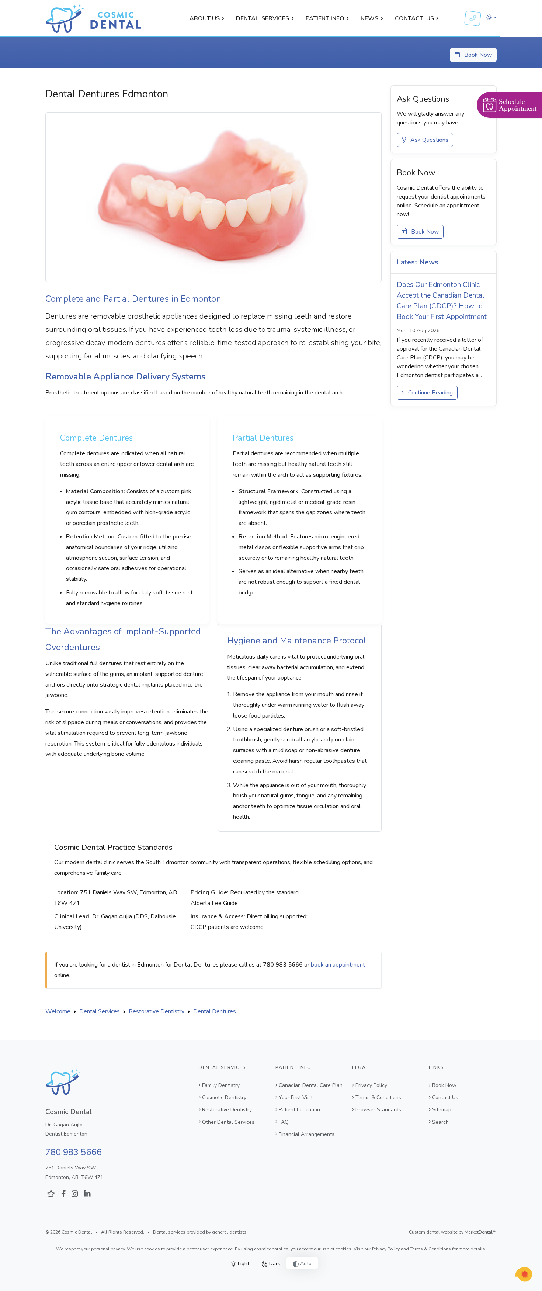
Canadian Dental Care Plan (311, 1085)
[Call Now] (472, 18)
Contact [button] (414, 18)
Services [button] (262, 18)
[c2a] (523, 1274)
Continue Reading (428, 393)
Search (440, 1122)
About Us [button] (205, 18)
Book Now (476, 55)
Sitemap (441, 1109)
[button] (491, 17)
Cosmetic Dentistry (224, 1097)
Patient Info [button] (325, 18)
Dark (274, 1263)
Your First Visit (296, 1097)
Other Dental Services (228, 1122)
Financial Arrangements (306, 1134)
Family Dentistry (221, 1085)
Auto (305, 1263)
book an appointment (338, 965)
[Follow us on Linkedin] (87, 1194)
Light (242, 1263)
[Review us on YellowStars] (51, 1194)
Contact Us (445, 1097)
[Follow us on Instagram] (75, 1194)
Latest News (417, 262)
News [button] (369, 18)
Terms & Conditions (378, 1097)
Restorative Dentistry (227, 1109)
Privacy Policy (371, 1085)
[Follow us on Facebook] (63, 1194)
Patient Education (299, 1109)
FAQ (284, 1122)
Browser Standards (378, 1109)
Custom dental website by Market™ (453, 1232)
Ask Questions (427, 140)
